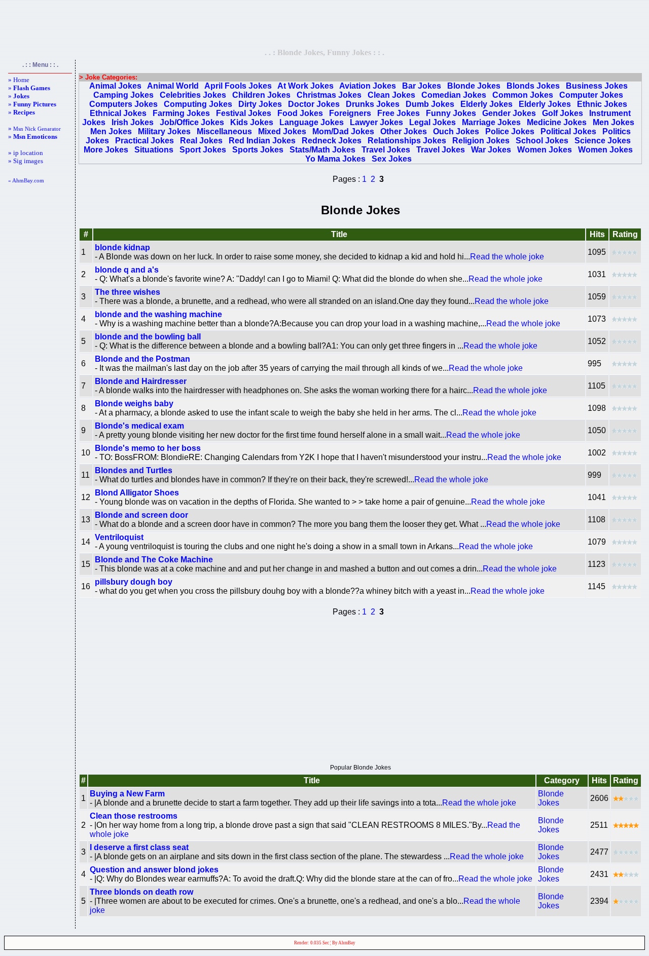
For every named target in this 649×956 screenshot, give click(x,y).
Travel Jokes (386, 149)
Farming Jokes (181, 113)
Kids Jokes (251, 122)
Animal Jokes (115, 86)
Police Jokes (509, 131)
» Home (18, 80)
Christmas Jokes (329, 95)
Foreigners (350, 113)
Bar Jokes (421, 86)
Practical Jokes (144, 140)
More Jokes (106, 149)
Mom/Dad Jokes (343, 131)
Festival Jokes (243, 113)
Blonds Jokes (533, 86)
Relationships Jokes (407, 140)
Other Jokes (403, 131)
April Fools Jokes (238, 86)
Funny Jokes (451, 113)
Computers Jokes (123, 104)
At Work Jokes (305, 86)
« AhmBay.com (26, 180)
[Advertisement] (324, 24)
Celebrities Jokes (193, 95)
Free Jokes (398, 113)
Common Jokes (522, 95)
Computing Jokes (198, 104)
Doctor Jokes (314, 104)
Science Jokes (602, 140)
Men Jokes (613, 122)
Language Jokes (311, 122)
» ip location (25, 153)
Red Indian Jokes (262, 140)
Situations (153, 149)
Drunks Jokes (373, 104)
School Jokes (542, 140)
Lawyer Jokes (376, 122)
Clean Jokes (391, 95)
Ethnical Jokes (118, 113)
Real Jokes (201, 140)
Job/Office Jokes (192, 122)
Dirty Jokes (260, 104)
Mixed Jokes (282, 131)
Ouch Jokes (456, 131)
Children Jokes (261, 95)
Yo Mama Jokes (335, 159)
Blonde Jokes (473, 86)
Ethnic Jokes (602, 104)
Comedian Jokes (453, 95)
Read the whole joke (507, 256)
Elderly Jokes (486, 104)
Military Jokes (164, 131)
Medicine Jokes (557, 122)
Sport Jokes (202, 149)
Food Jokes (300, 113)
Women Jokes (544, 149)
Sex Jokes (392, 159)
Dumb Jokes (430, 104)
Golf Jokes (562, 113)
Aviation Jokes (367, 86)
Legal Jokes (432, 122)
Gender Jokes (509, 113)
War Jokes (491, 149)
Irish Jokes (133, 122)
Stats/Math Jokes (322, 149)
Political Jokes (568, 131)
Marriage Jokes (491, 122)
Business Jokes (597, 86)
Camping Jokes (123, 95)
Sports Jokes (257, 149)
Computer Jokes (591, 95)
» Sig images (25, 161)
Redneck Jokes (332, 140)
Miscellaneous (224, 131)
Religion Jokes (481, 140)
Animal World (173, 86)
